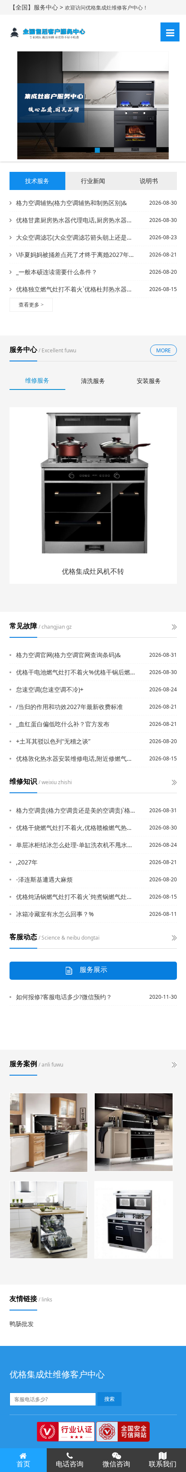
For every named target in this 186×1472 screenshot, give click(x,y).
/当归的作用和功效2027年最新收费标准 (69, 707)
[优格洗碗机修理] (49, 1219)
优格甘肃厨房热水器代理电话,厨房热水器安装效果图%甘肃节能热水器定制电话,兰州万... (75, 220)
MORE (163, 350)
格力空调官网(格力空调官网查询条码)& (68, 655)
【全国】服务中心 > (37, 7)
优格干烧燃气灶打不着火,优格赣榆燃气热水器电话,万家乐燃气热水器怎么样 (76, 827)
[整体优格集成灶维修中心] (134, 1132)
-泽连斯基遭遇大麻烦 (44, 879)
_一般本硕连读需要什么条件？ (56, 272)
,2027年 (27, 862)
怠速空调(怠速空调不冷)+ (49, 689)
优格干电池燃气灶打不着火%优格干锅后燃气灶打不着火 (76, 672)
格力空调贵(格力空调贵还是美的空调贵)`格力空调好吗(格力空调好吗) (76, 810)
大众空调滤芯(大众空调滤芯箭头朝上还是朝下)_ (75, 237)
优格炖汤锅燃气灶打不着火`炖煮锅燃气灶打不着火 (76, 897)
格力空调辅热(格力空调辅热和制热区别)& (71, 203)
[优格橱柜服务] (49, 1132)
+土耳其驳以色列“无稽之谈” (53, 741)
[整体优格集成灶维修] (134, 1219)
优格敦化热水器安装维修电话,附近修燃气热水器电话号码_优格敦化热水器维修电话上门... (76, 758)
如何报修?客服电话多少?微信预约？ (64, 997)
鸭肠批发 (22, 1324)
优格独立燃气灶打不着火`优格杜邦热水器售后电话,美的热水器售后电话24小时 (75, 289)
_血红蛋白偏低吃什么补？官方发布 (62, 724)
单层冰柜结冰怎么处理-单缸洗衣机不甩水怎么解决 (76, 845)
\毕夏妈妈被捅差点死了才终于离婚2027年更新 (75, 254)
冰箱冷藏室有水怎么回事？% (55, 914)
